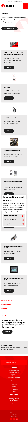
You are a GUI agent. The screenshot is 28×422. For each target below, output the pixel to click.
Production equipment (14, 376)
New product (6, 304)
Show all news (6, 301)
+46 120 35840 (14, 402)
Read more (14, 212)
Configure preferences (10, 215)
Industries (14, 386)
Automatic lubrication (14, 370)
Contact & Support (9, 28)
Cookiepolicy (14, 416)
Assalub (4, 308)
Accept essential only (10, 220)
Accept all (7, 224)
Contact (7, 331)
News (14, 388)
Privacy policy (14, 414)
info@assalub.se (14, 404)
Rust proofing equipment (14, 377)
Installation (14, 374)
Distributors (14, 384)
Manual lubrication (14, 372)
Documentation (14, 389)
